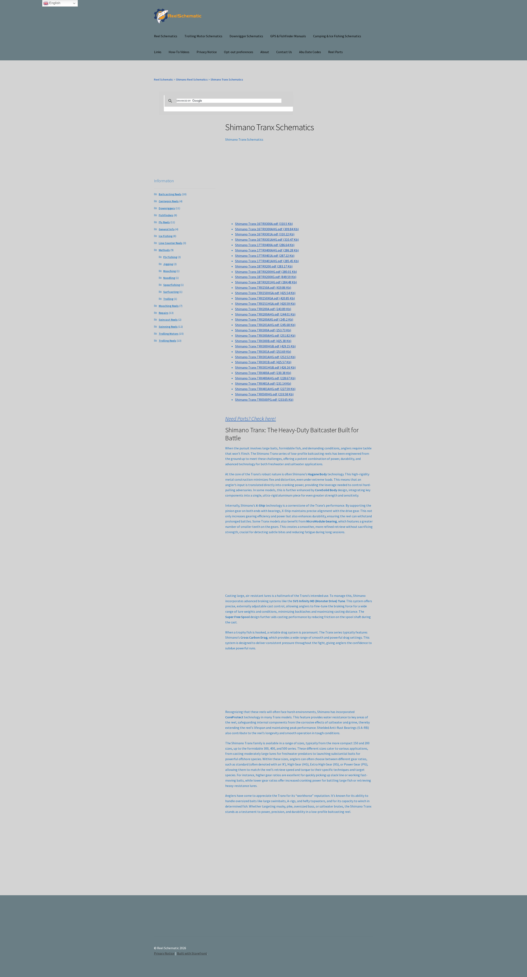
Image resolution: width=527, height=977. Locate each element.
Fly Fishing (170, 257)
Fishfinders (166, 215)
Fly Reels (164, 222)
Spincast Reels (168, 319)
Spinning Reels (168, 326)
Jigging (168, 264)
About (264, 52)
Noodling (169, 278)
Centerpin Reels (169, 201)
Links (157, 52)
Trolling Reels (167, 340)
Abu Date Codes (310, 52)
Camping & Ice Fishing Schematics (337, 36)
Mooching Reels (169, 306)
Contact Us (284, 52)
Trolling (168, 299)
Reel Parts (335, 52)
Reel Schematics (165, 36)
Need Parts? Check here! (250, 418)
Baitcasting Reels (170, 194)
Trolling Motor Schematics (203, 36)
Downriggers (167, 208)
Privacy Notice (207, 52)
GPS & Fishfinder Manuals (288, 36)
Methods (164, 250)
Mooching (169, 271)
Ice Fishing (166, 236)
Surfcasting (171, 292)
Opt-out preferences (238, 52)
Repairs (163, 313)
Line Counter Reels (170, 243)
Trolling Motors (168, 333)
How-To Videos (179, 52)
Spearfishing (171, 285)
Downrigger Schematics (246, 36)
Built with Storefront (192, 953)
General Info (167, 229)
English (54, 3)
